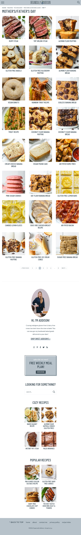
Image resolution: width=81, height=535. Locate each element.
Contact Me (43, 522)
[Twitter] (43, 347)
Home (4, 7)
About (34, 522)
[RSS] (47, 347)
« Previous (25, 268)
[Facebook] (40, 347)
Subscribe (41, 372)
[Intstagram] (34, 347)
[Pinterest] (37, 347)
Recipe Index (66, 522)
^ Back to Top (16, 522)
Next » (64, 268)
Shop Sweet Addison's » (40, 339)
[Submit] (54, 391)
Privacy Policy (55, 522)
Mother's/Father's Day (32, 7)
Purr (51, 528)
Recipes (10, 7)
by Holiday (18, 7)
